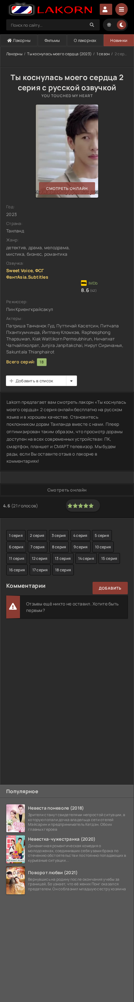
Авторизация (106, 9)
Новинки (118, 40)
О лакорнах (85, 40)
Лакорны (21, 40)
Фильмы (52, 40)
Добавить (110, 588)
